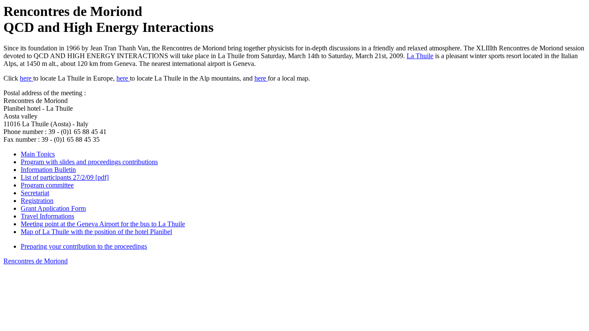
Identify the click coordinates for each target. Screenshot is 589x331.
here (26, 78)
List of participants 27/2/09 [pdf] (65, 177)
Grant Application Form (53, 208)
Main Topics (38, 154)
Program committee (47, 185)
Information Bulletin (48, 169)
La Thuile (420, 55)
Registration (37, 200)
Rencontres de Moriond (35, 261)
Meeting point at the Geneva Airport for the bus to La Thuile (103, 224)
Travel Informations (47, 216)
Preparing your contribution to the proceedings (84, 246)
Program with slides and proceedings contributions (89, 162)
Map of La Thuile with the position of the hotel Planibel (96, 231)
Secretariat (35, 193)
